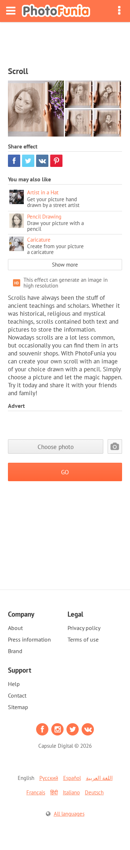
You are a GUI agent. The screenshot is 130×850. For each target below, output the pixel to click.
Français (35, 792)
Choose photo (56, 447)
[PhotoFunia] (56, 11)
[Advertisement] (65, 42)
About (15, 627)
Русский (48, 778)
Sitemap (18, 707)
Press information (29, 639)
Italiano (71, 792)
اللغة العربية (99, 778)
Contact (17, 695)
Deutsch (94, 792)
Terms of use (83, 639)
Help (14, 683)
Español (72, 778)
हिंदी (54, 792)
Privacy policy (84, 627)
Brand (15, 651)
